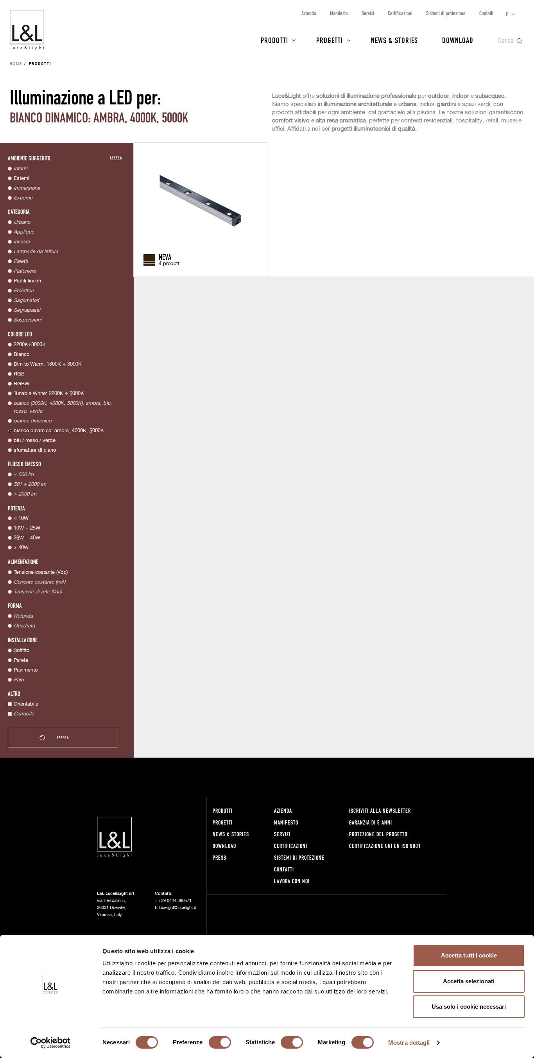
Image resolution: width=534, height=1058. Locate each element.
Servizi (368, 13)
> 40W (21, 547)
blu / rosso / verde (35, 440)
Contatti (486, 13)
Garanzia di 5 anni (370, 822)
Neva (165, 256)
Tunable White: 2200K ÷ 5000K (49, 393)
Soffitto (21, 650)
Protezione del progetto (378, 834)
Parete (21, 660)
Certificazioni (400, 13)
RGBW (21, 383)
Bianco (21, 354)
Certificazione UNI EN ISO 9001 (385, 846)
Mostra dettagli (409, 1042)
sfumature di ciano (35, 450)
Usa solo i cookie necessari (469, 1006)
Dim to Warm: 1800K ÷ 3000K (48, 364)
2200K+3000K (30, 344)
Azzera (116, 157)
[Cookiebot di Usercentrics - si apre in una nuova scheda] (50, 1043)
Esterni (21, 178)
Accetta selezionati (469, 981)
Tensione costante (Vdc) (41, 572)
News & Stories (394, 40)
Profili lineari (27, 281)
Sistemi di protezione (446, 13)
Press (219, 857)
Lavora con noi (292, 881)
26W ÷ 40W (27, 538)
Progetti (329, 40)
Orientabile (26, 704)
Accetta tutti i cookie (469, 955)
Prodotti (274, 40)
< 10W (21, 518)
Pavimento (26, 670)
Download (457, 40)
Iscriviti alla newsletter (380, 811)
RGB (19, 374)
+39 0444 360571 (175, 900)
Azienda (308, 13)
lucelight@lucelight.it (177, 907)
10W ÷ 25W (27, 528)
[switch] (220, 1042)
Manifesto (339, 13)
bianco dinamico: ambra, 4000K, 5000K (59, 430)
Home (16, 64)
